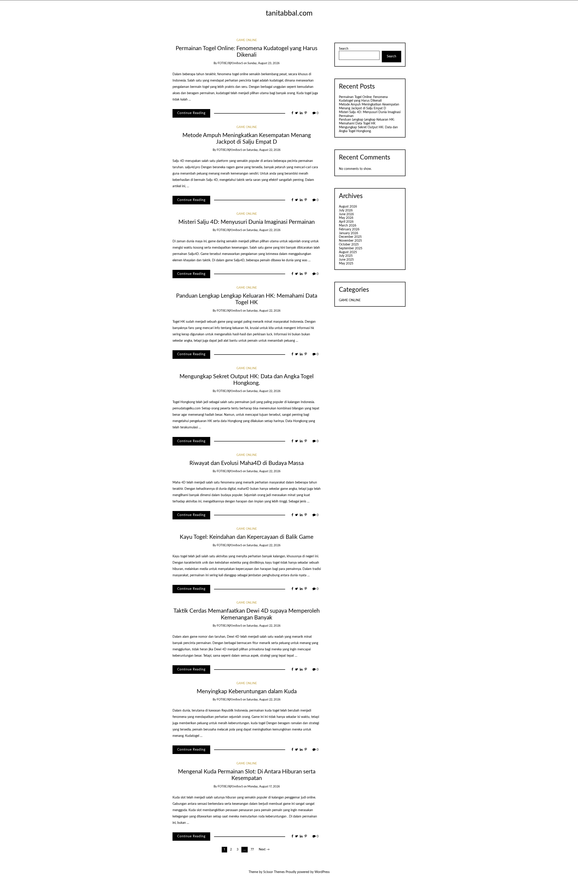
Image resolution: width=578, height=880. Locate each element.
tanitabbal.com (289, 13)
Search (343, 48)
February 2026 (349, 229)
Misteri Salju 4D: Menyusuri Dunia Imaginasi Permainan (246, 222)
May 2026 (346, 217)
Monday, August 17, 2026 (263, 786)
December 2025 (350, 236)
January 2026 (348, 233)
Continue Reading (191, 113)
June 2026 (346, 214)
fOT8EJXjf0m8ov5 (230, 63)
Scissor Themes (274, 872)
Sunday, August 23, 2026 (263, 63)
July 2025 (346, 255)
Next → (264, 849)
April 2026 (346, 221)
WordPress (322, 872)
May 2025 (346, 263)
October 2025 (349, 244)
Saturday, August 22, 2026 (263, 150)
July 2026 (346, 210)
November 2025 (350, 240)
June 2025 (346, 259)
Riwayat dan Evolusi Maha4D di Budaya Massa (246, 463)
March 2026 (347, 225)
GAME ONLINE (246, 40)
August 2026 (348, 206)
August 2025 (348, 252)
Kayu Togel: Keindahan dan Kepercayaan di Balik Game (246, 537)
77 (252, 849)
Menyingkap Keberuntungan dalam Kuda (247, 691)
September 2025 (350, 248)
